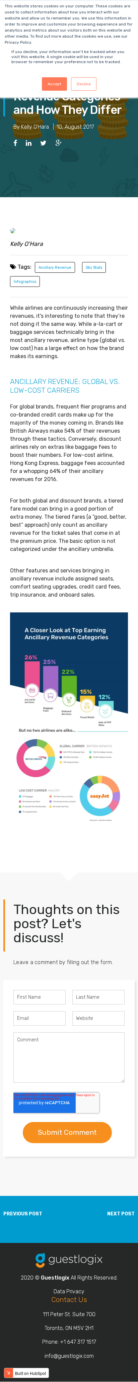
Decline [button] (84, 84)
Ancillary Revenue (55, 267)
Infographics (25, 281)
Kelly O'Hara (35, 127)
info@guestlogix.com (69, 1356)
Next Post (121, 1214)
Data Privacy (69, 1291)
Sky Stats (94, 267)
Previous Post (22, 1214)
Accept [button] (54, 84)
